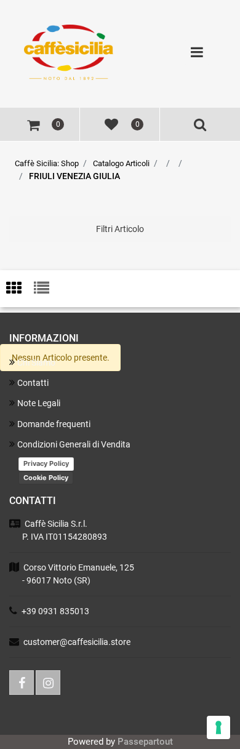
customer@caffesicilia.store (76, 642)
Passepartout (145, 741)
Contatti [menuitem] (33, 383)
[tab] (20, 289)
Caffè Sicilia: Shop (47, 163)
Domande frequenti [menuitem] (53, 424)
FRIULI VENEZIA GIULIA (74, 176)
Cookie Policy (45, 477)
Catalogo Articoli (121, 163)
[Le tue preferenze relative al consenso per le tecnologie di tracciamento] (218, 727)
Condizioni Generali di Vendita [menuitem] (73, 444)
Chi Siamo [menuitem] (36, 362)
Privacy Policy (46, 463)
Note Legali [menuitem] (38, 403)
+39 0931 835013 (55, 611)
